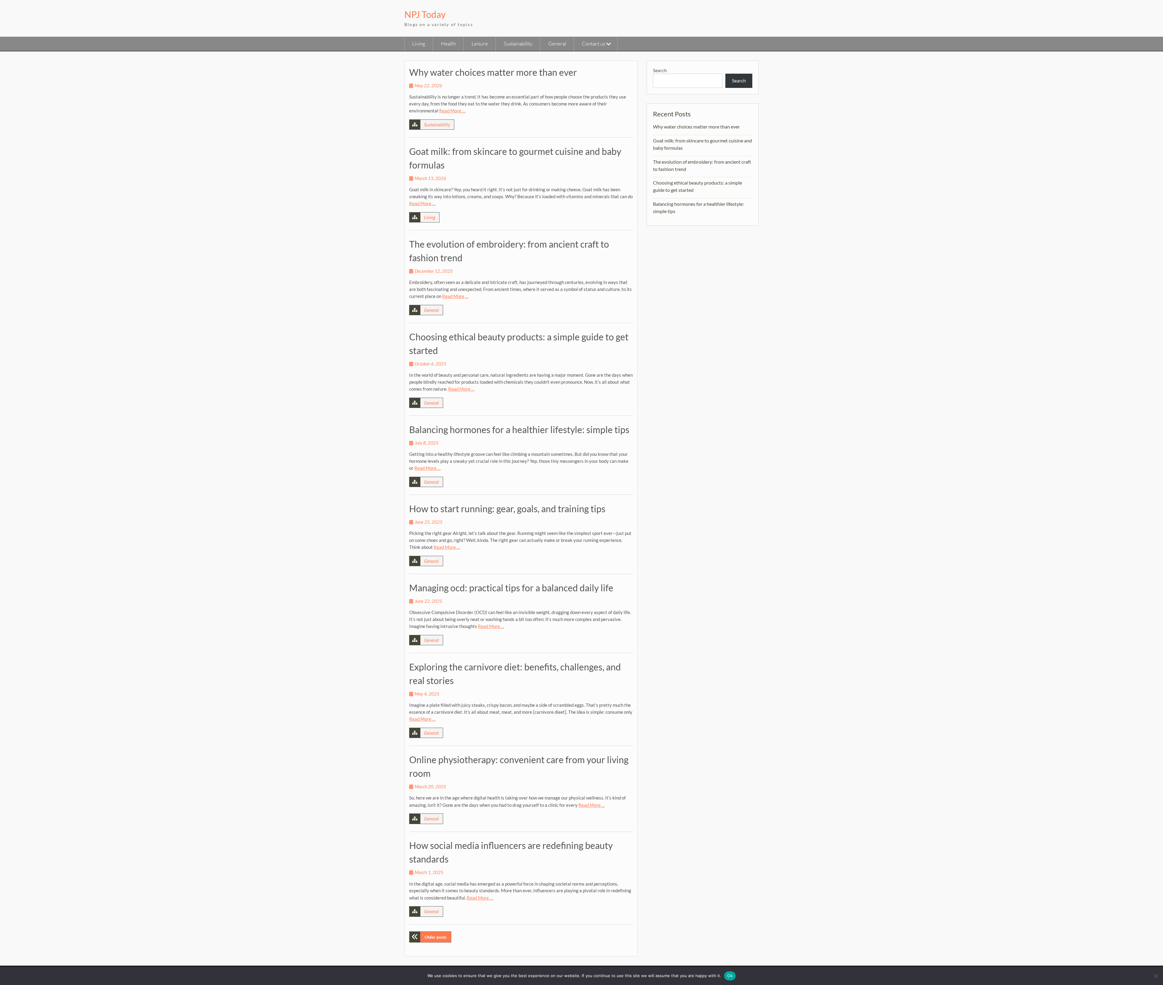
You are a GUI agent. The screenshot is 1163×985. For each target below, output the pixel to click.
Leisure (480, 43)
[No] (1155, 976)
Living (418, 43)
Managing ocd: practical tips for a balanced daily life (511, 587)
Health (448, 43)
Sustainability (518, 43)
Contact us (593, 43)
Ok (730, 975)
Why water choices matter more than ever (493, 72)
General (557, 43)
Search (660, 70)
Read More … (452, 110)
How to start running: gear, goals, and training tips (507, 508)
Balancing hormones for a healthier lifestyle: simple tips (519, 429)
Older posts (435, 937)
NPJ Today (425, 14)
